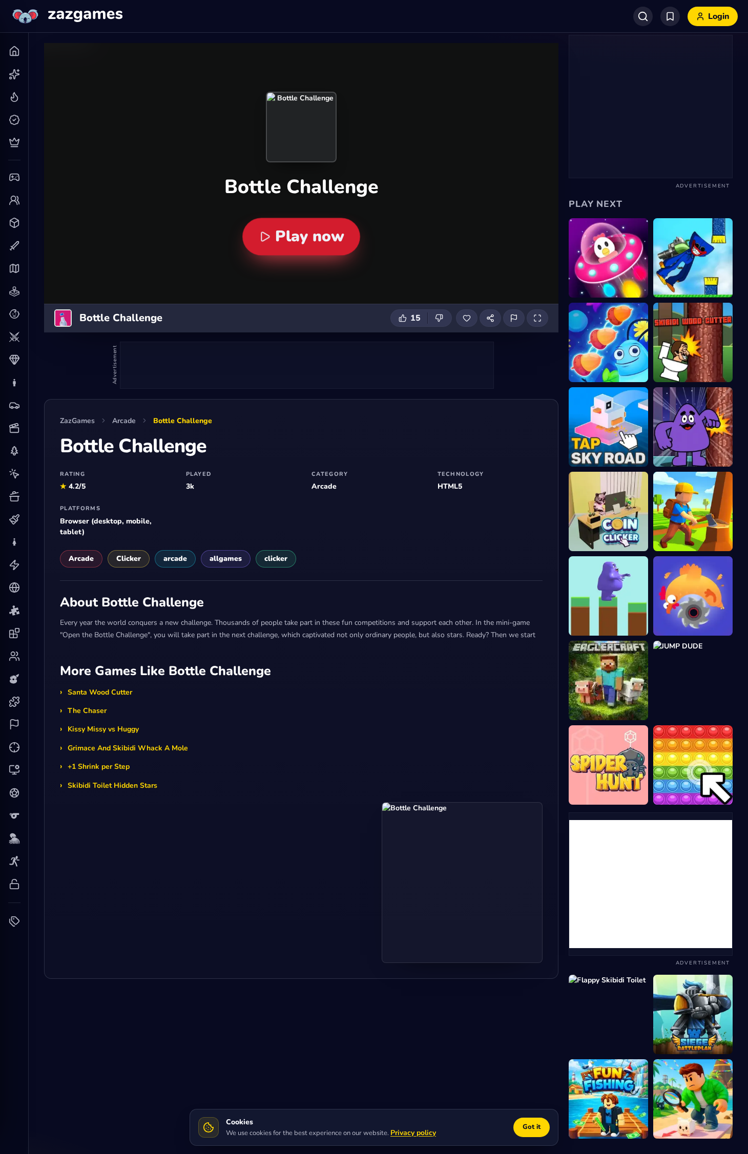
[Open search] (643, 16)
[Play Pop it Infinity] (693, 765)
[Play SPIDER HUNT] (608, 765)
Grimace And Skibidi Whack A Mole (128, 748)
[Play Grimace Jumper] (608, 596)
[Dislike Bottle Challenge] (439, 318)
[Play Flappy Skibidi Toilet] (608, 1014)
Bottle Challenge (182, 421)
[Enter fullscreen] (537, 318)
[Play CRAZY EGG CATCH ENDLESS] (608, 258)
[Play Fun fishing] (608, 1099)
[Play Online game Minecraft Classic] (608, 680)
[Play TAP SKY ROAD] (608, 427)
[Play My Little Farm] (693, 511)
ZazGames (77, 421)
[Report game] (514, 318)
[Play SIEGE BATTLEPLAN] (693, 1014)
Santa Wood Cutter (100, 692)
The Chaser (87, 711)
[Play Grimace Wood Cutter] (693, 427)
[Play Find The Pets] (693, 1099)
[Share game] (490, 318)
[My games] (670, 16)
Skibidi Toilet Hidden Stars (112, 785)
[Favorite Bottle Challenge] (466, 318)
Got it (532, 1126)
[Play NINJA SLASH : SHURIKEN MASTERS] (693, 596)
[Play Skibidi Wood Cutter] (693, 342)
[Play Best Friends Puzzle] (608, 342)
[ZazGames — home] (66, 16)
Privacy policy (413, 1133)
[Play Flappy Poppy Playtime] (693, 258)
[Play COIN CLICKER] (608, 511)
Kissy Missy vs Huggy (103, 729)
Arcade (124, 421)
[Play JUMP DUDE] (693, 680)
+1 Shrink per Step (99, 766)
